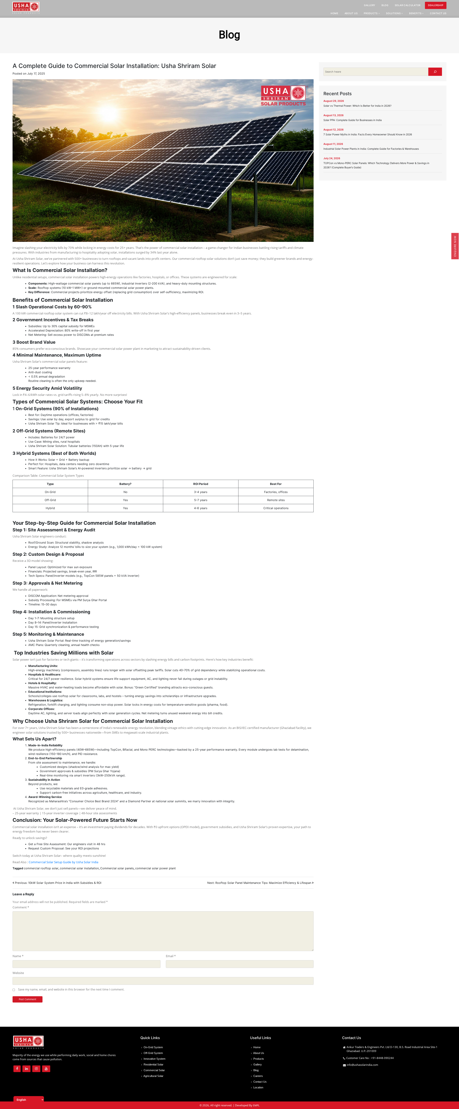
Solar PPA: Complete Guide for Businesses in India (352, 120)
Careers (258, 1075)
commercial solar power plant (155, 868)
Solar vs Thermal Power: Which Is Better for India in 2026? (357, 105)
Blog (385, 5)
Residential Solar (153, 1064)
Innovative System (154, 1058)
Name (18, 956)
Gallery (369, 5)
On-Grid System (153, 1047)
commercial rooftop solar (41, 868)
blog (229, 34)
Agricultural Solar (153, 1075)
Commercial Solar (154, 1070)
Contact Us (438, 13)
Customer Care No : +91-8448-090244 (370, 1058)
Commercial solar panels (117, 868)
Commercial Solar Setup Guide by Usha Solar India (63, 862)
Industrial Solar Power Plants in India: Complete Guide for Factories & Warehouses (371, 148)
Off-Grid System (153, 1053)
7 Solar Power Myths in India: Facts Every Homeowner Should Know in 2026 (367, 134)
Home (334, 13)
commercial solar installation (79, 868)
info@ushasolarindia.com (362, 1065)
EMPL (256, 1105)
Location (258, 1087)
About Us (351, 13)
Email (171, 956)
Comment (21, 907)
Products (258, 1058)
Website (18, 973)
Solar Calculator (407, 5)
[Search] (435, 72)
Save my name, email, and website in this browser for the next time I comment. (71, 989)
